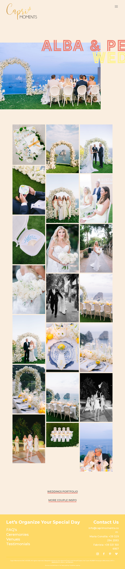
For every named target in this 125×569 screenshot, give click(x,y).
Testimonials (18, 544)
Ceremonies (17, 534)
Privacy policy (65, 565)
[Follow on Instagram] (97, 553)
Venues (13, 539)
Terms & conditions (52, 565)
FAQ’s (11, 529)
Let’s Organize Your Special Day (43, 522)
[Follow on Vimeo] (116, 553)
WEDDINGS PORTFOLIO (62, 491)
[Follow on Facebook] (103, 553)
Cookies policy (75, 565)
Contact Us (106, 522)
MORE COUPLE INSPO (62, 500)
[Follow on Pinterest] (110, 553)
